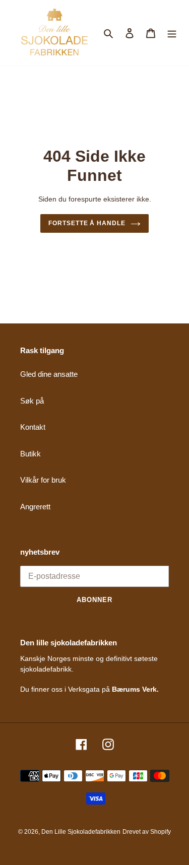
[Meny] (171, 33)
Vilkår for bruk (43, 480)
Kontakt (32, 427)
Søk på (32, 400)
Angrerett (35, 506)
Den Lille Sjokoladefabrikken (80, 831)
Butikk (30, 453)
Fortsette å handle (86, 223)
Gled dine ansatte (49, 374)
